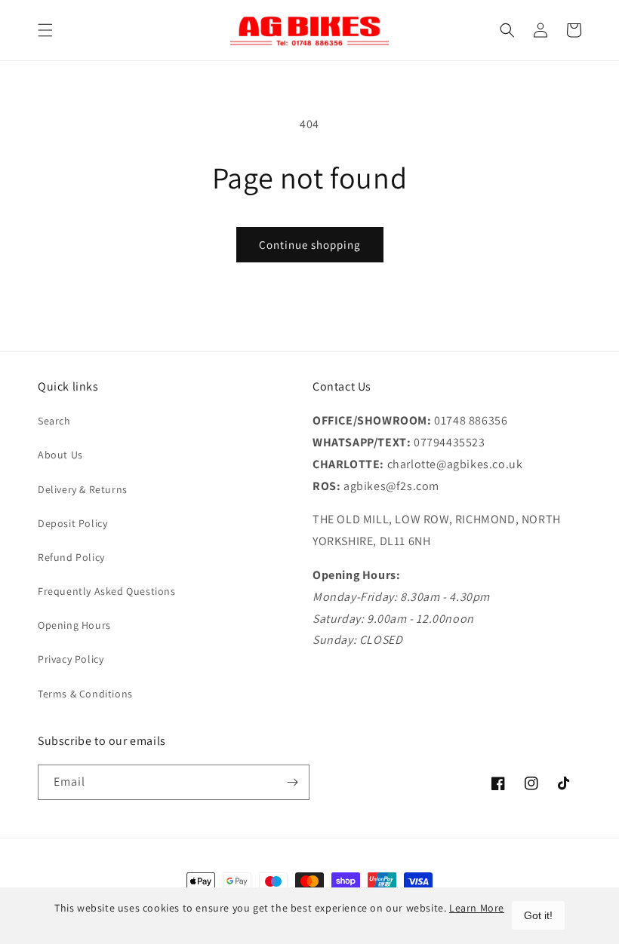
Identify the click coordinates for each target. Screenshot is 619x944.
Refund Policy (71, 557)
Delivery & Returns (83, 489)
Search (54, 421)
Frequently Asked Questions (107, 591)
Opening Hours (74, 625)
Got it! (538, 915)
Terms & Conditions (85, 693)
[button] (45, 30)
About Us (60, 454)
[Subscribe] (292, 782)
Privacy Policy (70, 659)
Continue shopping (310, 245)
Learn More (476, 908)
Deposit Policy (72, 523)
